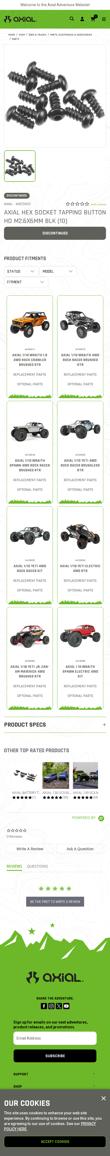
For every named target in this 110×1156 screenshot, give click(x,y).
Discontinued (55, 233)
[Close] (103, 1098)
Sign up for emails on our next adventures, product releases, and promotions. (50, 1024)
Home (11, 34)
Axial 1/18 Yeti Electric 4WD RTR (80, 568)
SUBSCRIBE (55, 1056)
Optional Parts (30, 384)
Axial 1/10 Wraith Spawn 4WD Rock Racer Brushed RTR (30, 465)
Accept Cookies (55, 1141)
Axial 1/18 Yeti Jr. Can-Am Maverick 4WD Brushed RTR (29, 671)
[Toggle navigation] (100, 19)
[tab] (30, 848)
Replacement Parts (29, 374)
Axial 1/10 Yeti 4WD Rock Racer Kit (30, 568)
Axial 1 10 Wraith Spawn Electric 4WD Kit (80, 671)
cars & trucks (37, 34)
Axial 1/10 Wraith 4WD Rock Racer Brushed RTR (80, 360)
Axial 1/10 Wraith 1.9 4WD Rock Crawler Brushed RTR (29, 360)
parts (15, 39)
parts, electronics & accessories (71, 34)
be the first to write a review (55, 901)
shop (22, 34)
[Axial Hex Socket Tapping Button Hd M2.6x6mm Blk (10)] (55, 95)
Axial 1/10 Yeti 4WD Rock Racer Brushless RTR (80, 465)
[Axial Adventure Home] (20, 19)
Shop (17, 1086)
